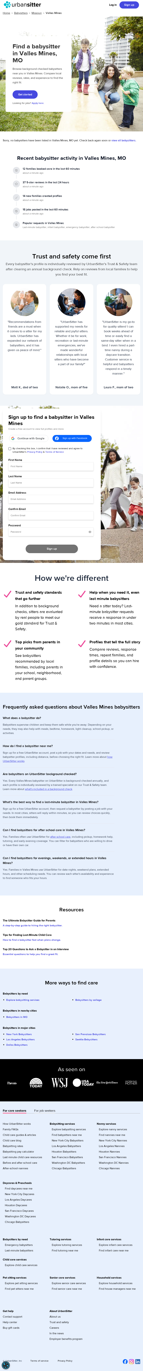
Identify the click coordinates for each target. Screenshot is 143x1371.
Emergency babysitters (19, 1245)
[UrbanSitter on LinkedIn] (137, 1361)
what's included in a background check (48, 789)
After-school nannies (15, 1168)
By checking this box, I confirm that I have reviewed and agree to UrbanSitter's (47, 450)
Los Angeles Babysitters (20, 1039)
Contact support (12, 1316)
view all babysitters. (123, 140)
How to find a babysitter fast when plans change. (32, 940)
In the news (57, 1333)
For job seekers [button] (44, 1111)
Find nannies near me (112, 1135)
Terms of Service (54, 452)
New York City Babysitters (67, 1140)
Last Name (15, 476)
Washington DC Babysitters (68, 1163)
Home (6, 13)
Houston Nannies (109, 1151)
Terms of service (39, 1360)
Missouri (37, 13)
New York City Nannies (113, 1140)
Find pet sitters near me (19, 1289)
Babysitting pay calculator (18, 1151)
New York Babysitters (19, 1034)
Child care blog (12, 1140)
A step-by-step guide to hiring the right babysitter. (32, 925)
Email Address (17, 492)
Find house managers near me (117, 1289)
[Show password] (90, 532)
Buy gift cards (11, 1328)
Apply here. (38, 103)
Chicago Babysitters (64, 1168)
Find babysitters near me (67, 1135)
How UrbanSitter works (17, 1124)
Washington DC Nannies (114, 1163)
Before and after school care (20, 1163)
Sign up (129, 5)
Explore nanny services (113, 1129)
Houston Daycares (16, 1205)
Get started (25, 94)
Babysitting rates (13, 1146)
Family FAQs (10, 1129)
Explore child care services (21, 1265)
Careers (54, 1328)
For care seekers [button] (14, 1111)
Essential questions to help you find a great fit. (30, 954)
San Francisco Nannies (112, 1157)
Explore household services (115, 1283)
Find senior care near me (67, 1289)
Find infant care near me (114, 1250)
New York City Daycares (19, 1194)
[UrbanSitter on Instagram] (131, 1361)
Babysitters (21, 13)
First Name (15, 460)
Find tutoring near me (65, 1250)
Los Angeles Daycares (18, 1199)
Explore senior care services (69, 1283)
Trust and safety (59, 1322)
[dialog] (6, 1365)
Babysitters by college (88, 1000)
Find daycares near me (18, 1188)
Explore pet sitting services (21, 1283)
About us (55, 1316)
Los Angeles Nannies (112, 1146)
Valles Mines (54, 13)
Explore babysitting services (22, 1000)
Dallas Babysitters (17, 1045)
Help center (10, 1322)
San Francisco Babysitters (90, 1034)
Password (14, 525)
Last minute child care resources (22, 1157)
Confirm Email (17, 509)
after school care (60, 837)
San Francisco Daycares (19, 1211)
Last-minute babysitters (19, 1250)
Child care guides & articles (19, 1135)
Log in (113, 5)
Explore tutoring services (67, 1245)
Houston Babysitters (64, 1151)
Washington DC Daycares (20, 1216)
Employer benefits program (66, 1339)
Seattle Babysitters (86, 1039)
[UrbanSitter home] (23, 4)
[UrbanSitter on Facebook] (124, 1361)
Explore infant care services (115, 1245)
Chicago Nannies (109, 1168)
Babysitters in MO (16, 1017)
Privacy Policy (34, 452)
